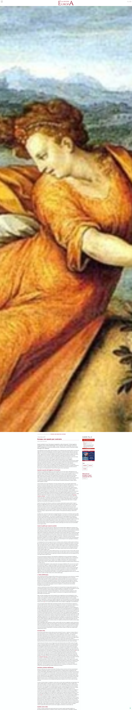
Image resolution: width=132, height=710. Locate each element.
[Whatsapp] (91, 437)
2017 (45, 434)
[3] (75, 650)
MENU (2, 2)
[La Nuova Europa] (66, 2)
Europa (90, 465)
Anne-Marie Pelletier (42, 441)
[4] (41, 694)
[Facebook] (88, 437)
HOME (38, 434)
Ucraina (84, 468)
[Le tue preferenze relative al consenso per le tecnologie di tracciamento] (130, 708)
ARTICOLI (42, 434)
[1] (56, 578)
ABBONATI (85, 478)
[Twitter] (89, 437)
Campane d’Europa (43, 656)
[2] (44, 601)
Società (48, 434)
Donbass (85, 465)
